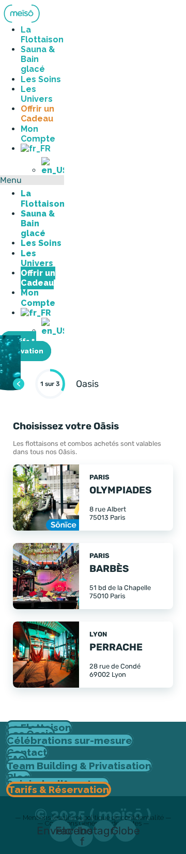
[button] (32, 180)
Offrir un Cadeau (37, 113)
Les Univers (37, 94)
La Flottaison (42, 34)
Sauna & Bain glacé (38, 59)
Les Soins (41, 79)
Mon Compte (38, 134)
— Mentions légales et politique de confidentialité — (93, 817)
